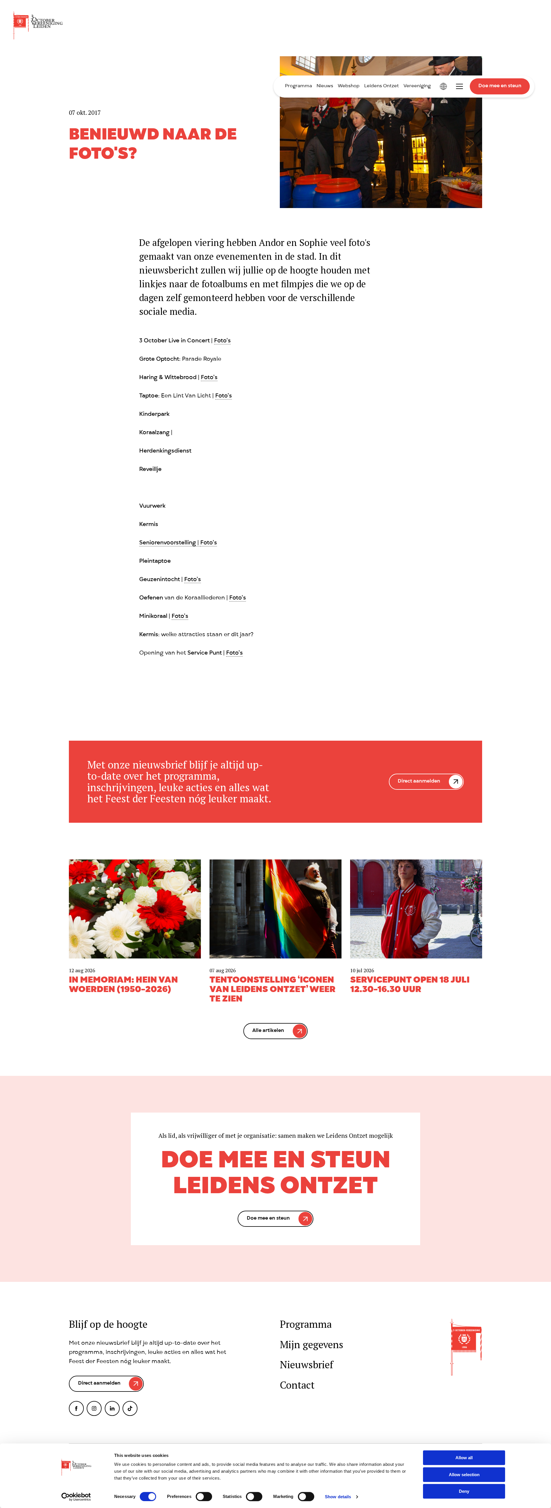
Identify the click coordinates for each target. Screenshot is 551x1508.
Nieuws (325, 86)
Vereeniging (417, 86)
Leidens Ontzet (381, 86)
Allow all (464, 1457)
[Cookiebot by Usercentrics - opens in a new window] (76, 1497)
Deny (464, 1491)
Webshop (349, 86)
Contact (297, 1385)
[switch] (204, 1496)
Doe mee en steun (499, 86)
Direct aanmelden (419, 781)
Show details (338, 1496)
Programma (298, 86)
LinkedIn (112, 1408)
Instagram (94, 1408)
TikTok (130, 1408)
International (443, 86)
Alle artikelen (268, 1030)
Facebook (76, 1408)
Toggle (459, 86)
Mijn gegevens (311, 1344)
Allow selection (464, 1474)
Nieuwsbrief (306, 1364)
